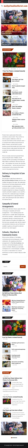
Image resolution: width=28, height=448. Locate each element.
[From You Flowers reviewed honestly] (7, 401)
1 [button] (11, 437)
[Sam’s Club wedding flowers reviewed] (7, 106)
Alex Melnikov (6, 68)
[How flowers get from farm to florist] (7, 79)
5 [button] (14, 437)
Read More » (8, 74)
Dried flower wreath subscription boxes (12, 1)
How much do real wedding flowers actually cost (18, 100)
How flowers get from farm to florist (12, 410)
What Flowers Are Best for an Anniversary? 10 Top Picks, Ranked (18, 308)
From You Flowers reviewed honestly (14, 71)
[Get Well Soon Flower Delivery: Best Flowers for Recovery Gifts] (14, 17)
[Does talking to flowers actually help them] (7, 113)
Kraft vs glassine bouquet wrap (18, 349)
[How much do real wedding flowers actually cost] (7, 99)
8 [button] (16, 437)
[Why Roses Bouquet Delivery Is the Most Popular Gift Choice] (14, 30)
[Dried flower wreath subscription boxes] (7, 92)
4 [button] (13, 437)
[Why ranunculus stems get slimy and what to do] (7, 127)
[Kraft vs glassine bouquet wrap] (7, 85)
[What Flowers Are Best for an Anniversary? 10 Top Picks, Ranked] (14, 40)
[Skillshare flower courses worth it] (7, 120)
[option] (14, 28)
